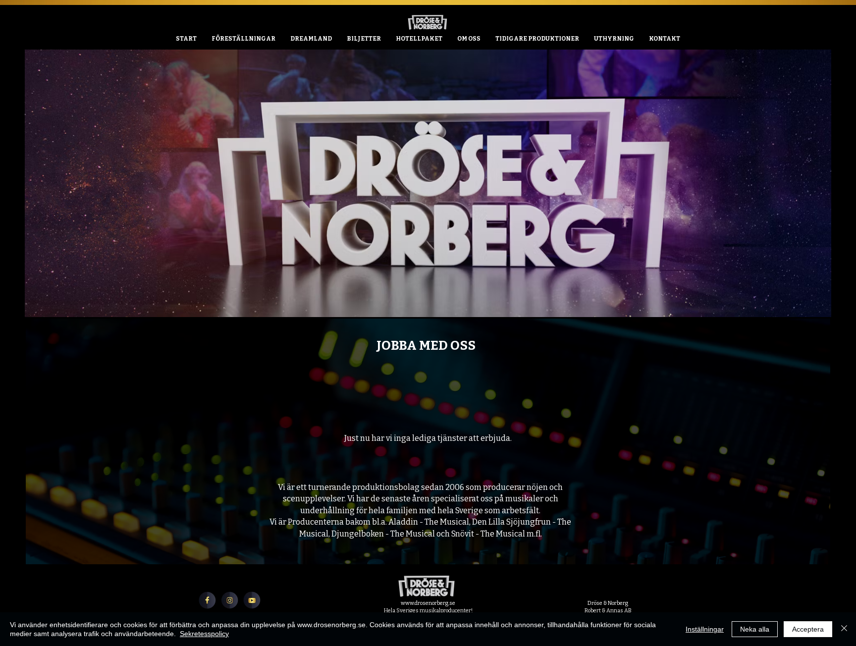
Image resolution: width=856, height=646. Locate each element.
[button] (614, 39)
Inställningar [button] (705, 629)
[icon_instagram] (229, 600)
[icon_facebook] (207, 600)
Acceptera (808, 629)
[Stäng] (844, 629)
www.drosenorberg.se (428, 603)
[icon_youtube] (252, 600)
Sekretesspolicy (204, 634)
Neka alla (754, 629)
